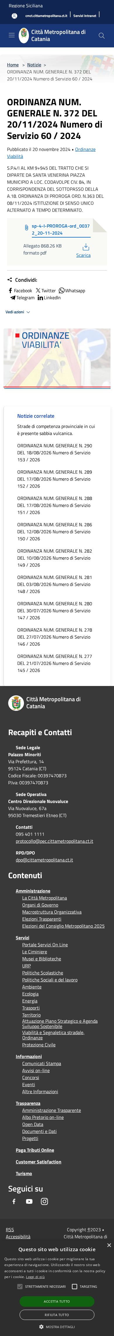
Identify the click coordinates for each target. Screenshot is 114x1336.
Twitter (49, 290)
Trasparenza (28, 1103)
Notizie (34, 64)
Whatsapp (75, 290)
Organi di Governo (40, 904)
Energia (29, 1000)
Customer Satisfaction (38, 1161)
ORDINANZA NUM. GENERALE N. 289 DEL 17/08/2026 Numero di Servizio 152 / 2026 (54, 478)
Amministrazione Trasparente (51, 1110)
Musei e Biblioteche (41, 958)
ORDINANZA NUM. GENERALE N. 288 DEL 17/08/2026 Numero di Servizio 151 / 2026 (54, 505)
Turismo (24, 1173)
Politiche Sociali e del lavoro (49, 979)
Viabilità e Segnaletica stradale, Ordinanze (53, 1035)
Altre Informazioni (40, 1091)
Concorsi (30, 1077)
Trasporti (31, 1007)
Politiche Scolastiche (42, 972)
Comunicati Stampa (41, 1063)
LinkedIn (52, 297)
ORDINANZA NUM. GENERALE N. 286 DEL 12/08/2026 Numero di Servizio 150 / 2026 (54, 531)
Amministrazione (33, 890)
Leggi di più (35, 1277)
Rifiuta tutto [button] (57, 1315)
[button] (45, 1286)
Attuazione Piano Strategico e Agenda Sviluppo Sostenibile (60, 1023)
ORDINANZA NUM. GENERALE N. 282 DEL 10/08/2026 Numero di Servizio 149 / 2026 (54, 557)
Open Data (32, 1124)
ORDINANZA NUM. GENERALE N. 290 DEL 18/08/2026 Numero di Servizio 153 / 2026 (54, 452)
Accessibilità (18, 1236)
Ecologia (30, 993)
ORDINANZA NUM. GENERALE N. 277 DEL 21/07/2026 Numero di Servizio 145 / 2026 (54, 663)
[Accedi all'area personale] (14, 16)
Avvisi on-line (36, 1070)
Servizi (22, 937)
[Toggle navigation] (11, 35)
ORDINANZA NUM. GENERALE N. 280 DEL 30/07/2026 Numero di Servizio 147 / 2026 (54, 610)
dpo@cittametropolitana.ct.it (44, 859)
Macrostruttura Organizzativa (52, 911)
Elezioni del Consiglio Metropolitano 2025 (63, 926)
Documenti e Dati (39, 1131)
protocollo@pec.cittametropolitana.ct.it (54, 841)
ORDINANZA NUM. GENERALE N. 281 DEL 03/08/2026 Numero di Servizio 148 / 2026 (54, 584)
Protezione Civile (39, 1044)
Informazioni (29, 1056)
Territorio (31, 1014)
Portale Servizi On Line (45, 944)
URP (26, 965)
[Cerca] (101, 35)
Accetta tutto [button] (57, 1301)
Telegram (25, 297)
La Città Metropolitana (44, 897)
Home (13, 64)
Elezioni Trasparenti (41, 918)
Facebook (23, 290)
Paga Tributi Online (35, 1149)
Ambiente (32, 986)
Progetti (30, 1138)
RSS (10, 1229)
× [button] (109, 1245)
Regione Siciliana (26, 5)
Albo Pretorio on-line (43, 1117)
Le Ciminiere (34, 951)
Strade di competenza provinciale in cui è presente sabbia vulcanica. (56, 430)
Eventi (28, 1084)
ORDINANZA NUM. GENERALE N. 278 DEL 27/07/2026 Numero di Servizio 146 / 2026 (54, 636)
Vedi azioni (15, 312)
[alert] (57, 1288)
